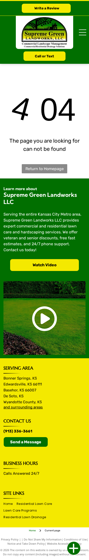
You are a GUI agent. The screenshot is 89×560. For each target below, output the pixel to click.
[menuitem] (9, 504)
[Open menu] (82, 32)
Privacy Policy (10, 539)
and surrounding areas (23, 407)
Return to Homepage (44, 168)
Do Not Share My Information (43, 539)
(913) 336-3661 (17, 431)
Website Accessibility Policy (64, 543)
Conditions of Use (75, 539)
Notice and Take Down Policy (26, 543)
